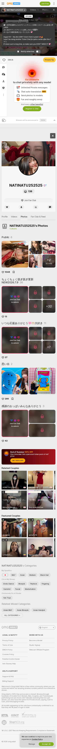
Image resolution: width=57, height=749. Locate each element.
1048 (7, 272)
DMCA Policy (7, 650)
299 (7, 399)
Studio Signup (34, 645)
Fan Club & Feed (38, 216)
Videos (34, 10)
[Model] (52, 135)
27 (6, 357)
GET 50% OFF (17, 460)
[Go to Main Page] (17, 3)
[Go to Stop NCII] (17, 722)
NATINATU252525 (12, 565)
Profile (5, 216)
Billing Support (8, 681)
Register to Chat (32, 109)
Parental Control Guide (11, 659)
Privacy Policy (7, 640)
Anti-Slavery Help (9, 664)
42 (6, 441)
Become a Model (35, 640)
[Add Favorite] (4, 60)
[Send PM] (50, 207)
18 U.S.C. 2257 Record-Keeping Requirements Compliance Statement (28, 731)
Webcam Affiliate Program (39, 650)
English (45, 627)
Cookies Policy (8, 654)
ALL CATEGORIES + (12, 615)
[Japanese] (5, 575)
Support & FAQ (8, 676)
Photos (47, 10)
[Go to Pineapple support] (4, 722)
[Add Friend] (35, 207)
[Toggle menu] (3, 3)
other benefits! (36, 104)
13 (6, 316)
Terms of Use (7, 645)
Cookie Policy (37, 739)
